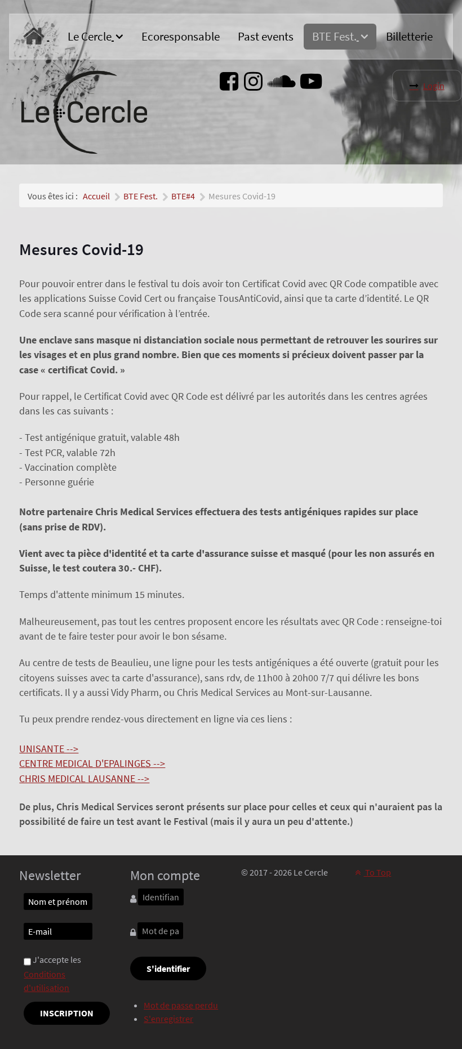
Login (434, 85)
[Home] (36, 36)
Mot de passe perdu (181, 1005)
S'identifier (168, 968)
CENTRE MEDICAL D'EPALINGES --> (92, 763)
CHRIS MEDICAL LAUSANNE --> (84, 779)
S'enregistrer (168, 1018)
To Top (377, 872)
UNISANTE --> (48, 749)
